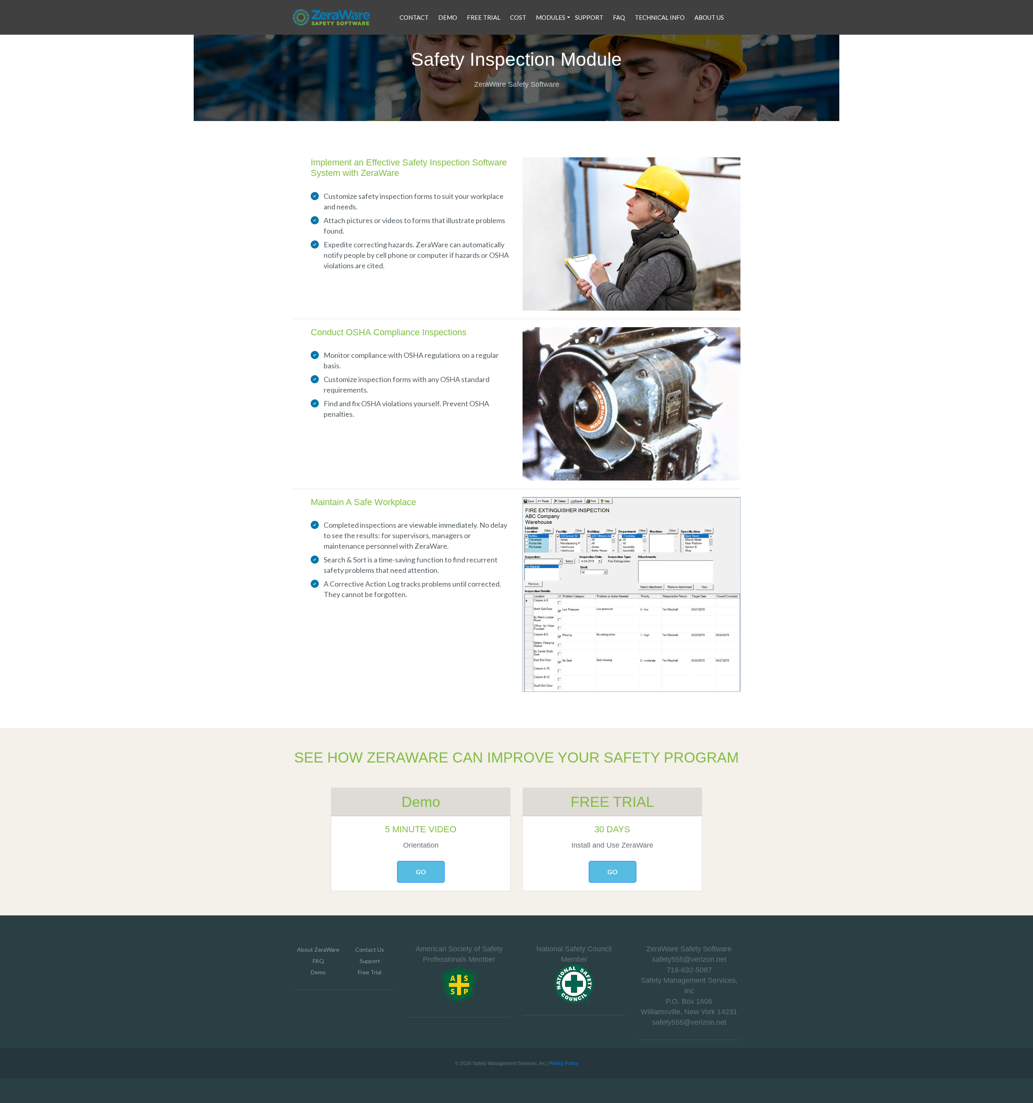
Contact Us (369, 949)
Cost (518, 17)
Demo (447, 17)
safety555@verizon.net (689, 959)
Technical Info (660, 17)
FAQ (619, 17)
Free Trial (483, 17)
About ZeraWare (318, 949)
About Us (709, 17)
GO (421, 871)
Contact (414, 17)
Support (589, 17)
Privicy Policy (563, 1063)
